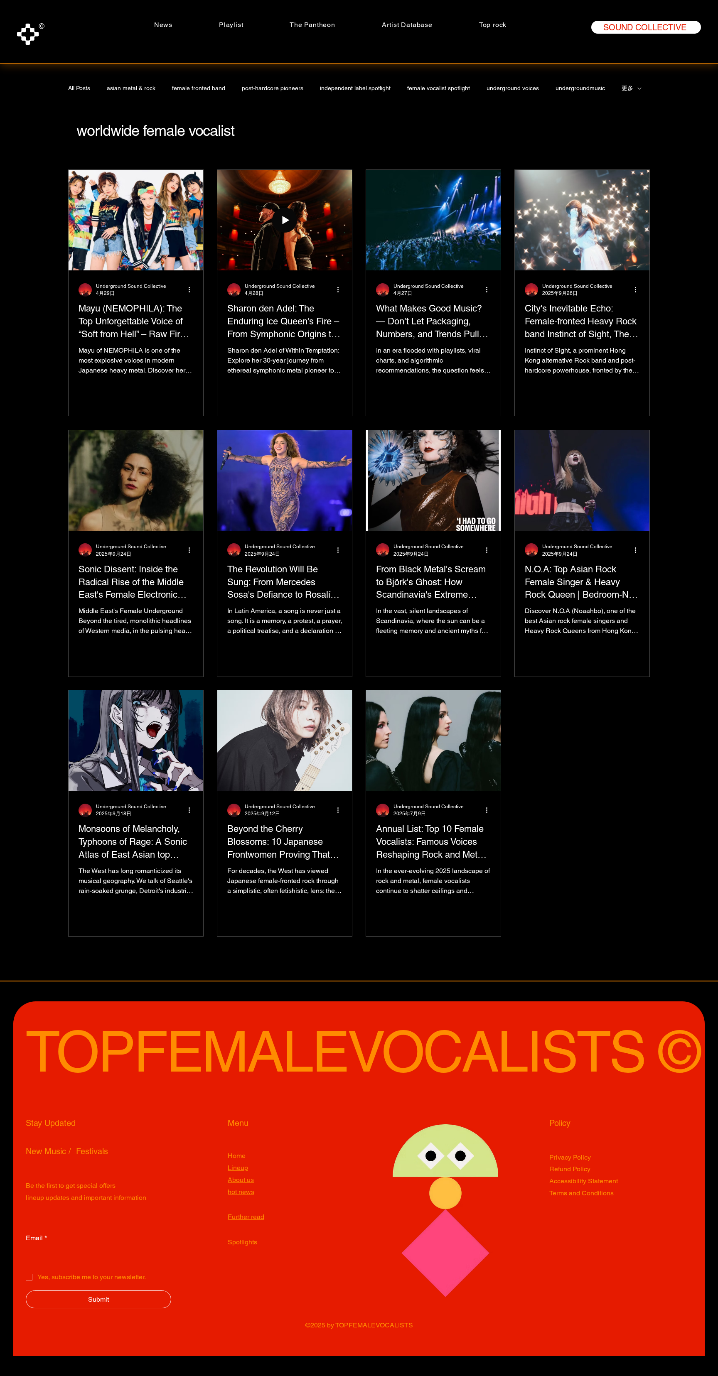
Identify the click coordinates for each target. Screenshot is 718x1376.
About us (241, 1180)
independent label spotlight (355, 88)
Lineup (238, 1168)
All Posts (79, 88)
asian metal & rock (131, 88)
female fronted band (198, 88)
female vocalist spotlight (438, 88)
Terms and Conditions (581, 1193)
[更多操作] (192, 290)
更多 (627, 88)
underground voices (513, 88)
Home (237, 1156)
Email (36, 1238)
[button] (312, 24)
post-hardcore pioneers (272, 88)
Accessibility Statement (583, 1181)
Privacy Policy (570, 1157)
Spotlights (242, 1242)
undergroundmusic (580, 88)
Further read (246, 1217)
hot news (241, 1192)
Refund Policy (569, 1169)
